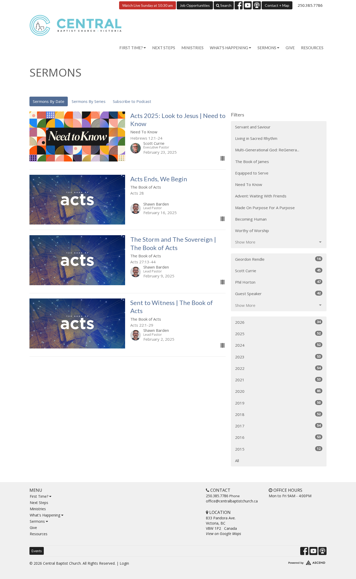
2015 (278, 449)
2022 (278, 368)
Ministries (192, 47)
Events (37, 551)
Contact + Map (277, 5)
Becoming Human (251, 219)
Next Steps (163, 47)
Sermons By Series (89, 101)
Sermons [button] (267, 47)
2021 (278, 379)
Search (225, 5)
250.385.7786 (310, 5)
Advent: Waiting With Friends (260, 195)
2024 (278, 345)
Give (290, 47)
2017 (278, 425)
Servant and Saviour (253, 126)
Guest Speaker (278, 293)
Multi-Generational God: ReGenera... (267, 149)
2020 (278, 391)
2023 (278, 356)
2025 (278, 333)
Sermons (38, 521)
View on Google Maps (223, 533)
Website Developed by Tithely (291, 561)
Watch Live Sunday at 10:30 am (147, 5)
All (237, 460)
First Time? (39, 496)
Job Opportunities (195, 5)
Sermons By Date (48, 101)
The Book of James (252, 161)
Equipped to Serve (251, 173)
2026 (278, 322)
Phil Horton (278, 282)
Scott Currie (278, 270)
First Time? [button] (131, 47)
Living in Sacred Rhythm (256, 138)
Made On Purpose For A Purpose (265, 207)
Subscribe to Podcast (132, 101)
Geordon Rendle (278, 259)
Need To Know (248, 184)
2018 (278, 414)
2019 (278, 403)
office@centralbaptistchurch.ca (232, 501)
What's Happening (45, 515)
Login (124, 563)
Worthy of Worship (252, 230)
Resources (312, 47)
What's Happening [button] (229, 47)
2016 (278, 437)
